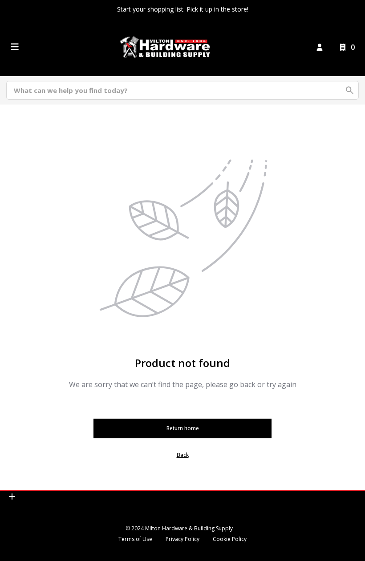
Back (183, 455)
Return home (182, 428)
